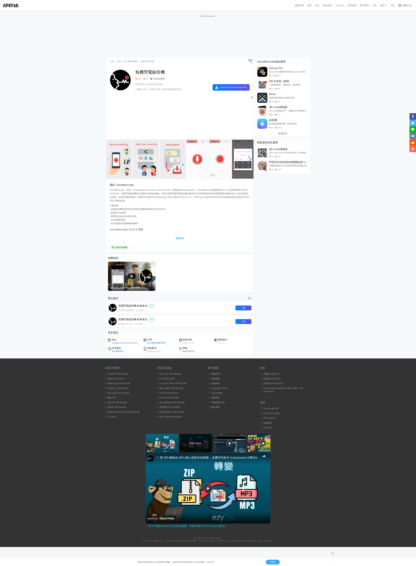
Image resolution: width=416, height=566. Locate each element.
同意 (273, 562)
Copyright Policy (219, 388)
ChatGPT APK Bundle (118, 374)
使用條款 (215, 383)
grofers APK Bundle (117, 402)
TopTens (267, 427)
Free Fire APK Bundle (170, 374)
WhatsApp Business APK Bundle (123, 412)
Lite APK (111, 416)
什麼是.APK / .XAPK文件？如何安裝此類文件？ (159, 89)
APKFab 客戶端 (270, 408)
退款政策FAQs (218, 402)
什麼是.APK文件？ (272, 374)
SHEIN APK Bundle (116, 407)
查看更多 (282, 133)
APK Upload (269, 418)
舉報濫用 (215, 378)
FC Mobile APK (166, 378)
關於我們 (215, 407)
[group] (119, 159)
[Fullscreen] (177, 450)
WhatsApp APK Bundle (118, 383)
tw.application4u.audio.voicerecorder (129, 343)
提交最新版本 (118, 351)
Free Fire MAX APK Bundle (172, 383)
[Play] (148, 450)
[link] (151, 458)
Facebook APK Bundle (118, 393)
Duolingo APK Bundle (118, 388)
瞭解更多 (211, 562)
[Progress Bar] (162, 448)
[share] (264, 456)
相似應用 (267, 422)
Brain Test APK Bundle (170, 416)
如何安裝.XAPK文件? (273, 383)
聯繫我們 (215, 374)
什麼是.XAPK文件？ (272, 378)
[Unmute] (151, 450)
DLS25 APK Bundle (168, 393)
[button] (249, 159)
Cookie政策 (216, 393)
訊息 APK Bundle (115, 378)
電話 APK (111, 397)
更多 (250, 298)
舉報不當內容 (188, 351)
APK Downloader (271, 413)
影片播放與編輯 (120, 247)
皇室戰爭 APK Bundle (169, 407)
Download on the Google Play (233, 87)
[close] (332, 553)
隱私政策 (215, 397)
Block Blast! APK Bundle (171, 388)
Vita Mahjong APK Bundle (172, 402)
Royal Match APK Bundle (171, 412)
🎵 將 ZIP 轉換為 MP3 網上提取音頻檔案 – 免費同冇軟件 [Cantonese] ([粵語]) (206, 457)
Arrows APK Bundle (169, 397)
